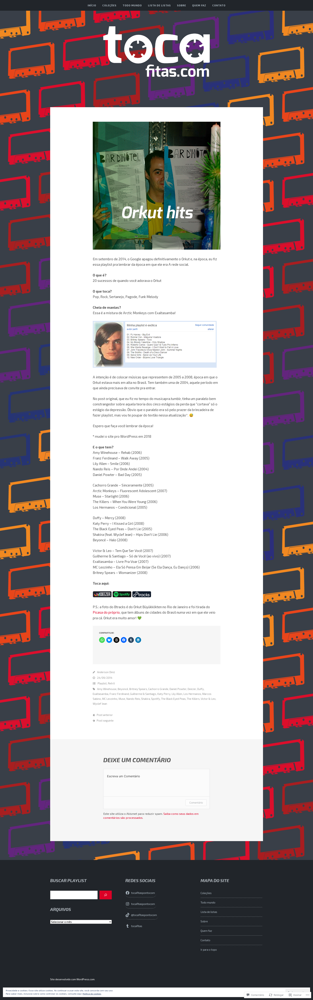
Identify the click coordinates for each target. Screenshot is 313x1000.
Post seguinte (105, 720)
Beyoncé (123, 689)
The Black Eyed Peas (173, 698)
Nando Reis (133, 698)
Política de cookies (92, 993)
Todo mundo (132, 5)
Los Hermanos (192, 693)
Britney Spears (138, 689)
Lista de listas (159, 5)
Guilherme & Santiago (143, 693)
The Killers (193, 698)
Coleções (109, 5)
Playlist (102, 683)
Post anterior (105, 714)
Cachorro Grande (158, 689)
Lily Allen (177, 693)
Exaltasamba (100, 693)
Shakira (145, 698)
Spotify (155, 698)
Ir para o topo (209, 949)
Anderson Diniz (106, 672)
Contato (219, 5)
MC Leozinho (109, 698)
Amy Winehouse (106, 689)
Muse (121, 698)
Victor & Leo (208, 698)
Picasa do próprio (106, 612)
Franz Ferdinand (119, 693)
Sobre (181, 5)
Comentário (196, 802)
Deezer (191, 689)
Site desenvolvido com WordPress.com (72, 979)
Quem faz (199, 5)
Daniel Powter (177, 689)
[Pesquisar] (105, 895)
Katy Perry (163, 693)
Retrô (111, 683)
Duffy (200, 689)
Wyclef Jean (100, 703)
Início (92, 5)
